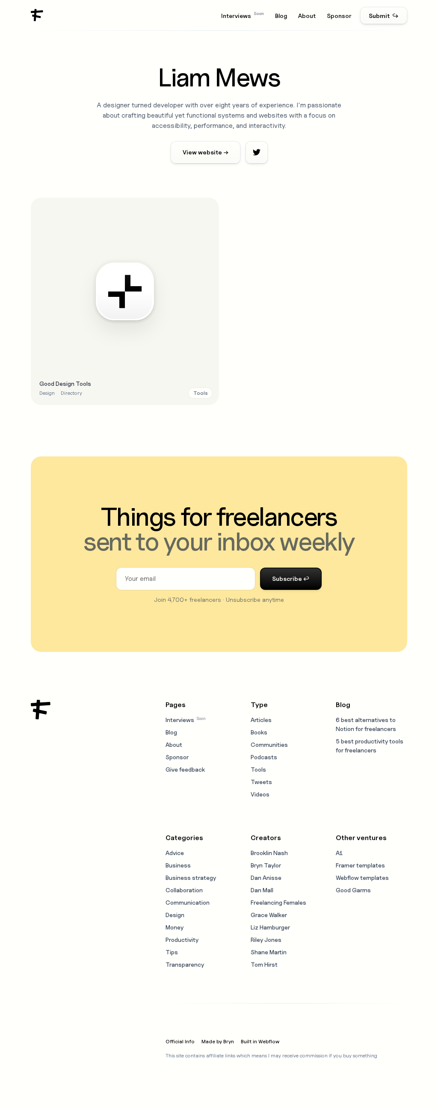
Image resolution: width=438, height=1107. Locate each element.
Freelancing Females (278, 902)
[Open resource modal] (125, 302)
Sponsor (339, 15)
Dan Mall (262, 890)
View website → (205, 152)
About (307, 15)
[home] (37, 15)
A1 (339, 852)
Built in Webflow (260, 1041)
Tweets (261, 781)
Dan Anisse (266, 877)
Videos (260, 794)
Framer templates (360, 865)
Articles (261, 719)
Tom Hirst (264, 964)
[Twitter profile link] (257, 152)
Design (175, 914)
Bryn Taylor (266, 865)
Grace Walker (269, 914)
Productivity (182, 939)
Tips (172, 952)
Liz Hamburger (270, 927)
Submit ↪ (384, 15)
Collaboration (184, 890)
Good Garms (353, 890)
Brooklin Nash (269, 852)
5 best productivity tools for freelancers (369, 745)
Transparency (185, 964)
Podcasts (264, 757)
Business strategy (191, 877)
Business (178, 865)
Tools (258, 769)
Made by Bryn (217, 1041)
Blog (281, 15)
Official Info (180, 1041)
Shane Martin (269, 952)
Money (174, 927)
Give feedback (185, 769)
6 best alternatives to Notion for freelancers (366, 724)
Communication (188, 902)
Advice (175, 852)
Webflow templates (362, 877)
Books (259, 732)
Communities (269, 744)
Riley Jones (266, 939)
